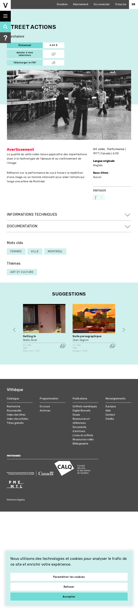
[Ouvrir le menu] (5, 16)
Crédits (109, 418)
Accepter (69, 596)
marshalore (15, 36)
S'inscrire (120, 4)
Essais (76, 414)
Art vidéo (99, 149)
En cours (45, 406)
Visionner (30, 45)
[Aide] (5, 37)
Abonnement (80, 4)
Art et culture (21, 272)
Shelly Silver (30, 340)
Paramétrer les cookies (69, 577)
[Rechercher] (5, 27)
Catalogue (13, 398)
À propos (110, 406)
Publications (80, 398)
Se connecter (102, 4)
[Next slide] (124, 330)
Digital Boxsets (82, 410)
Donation (62, 4)
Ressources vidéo (83, 439)
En (133, 4)
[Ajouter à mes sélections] (62, 346)
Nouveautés (14, 410)
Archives (45, 410)
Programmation (49, 398)
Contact (110, 414)
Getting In (29, 336)
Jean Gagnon (81, 340)
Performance (115, 149)
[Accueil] (5, 5)
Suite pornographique (87, 336)
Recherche (13, 406)
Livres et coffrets (83, 435)
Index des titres (16, 414)
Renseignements (115, 398)
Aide (108, 410)
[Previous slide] (14, 330)
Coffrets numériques (85, 406)
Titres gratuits (15, 423)
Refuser (69, 586)
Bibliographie (80, 443)
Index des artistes (17, 418)
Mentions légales (16, 499)
